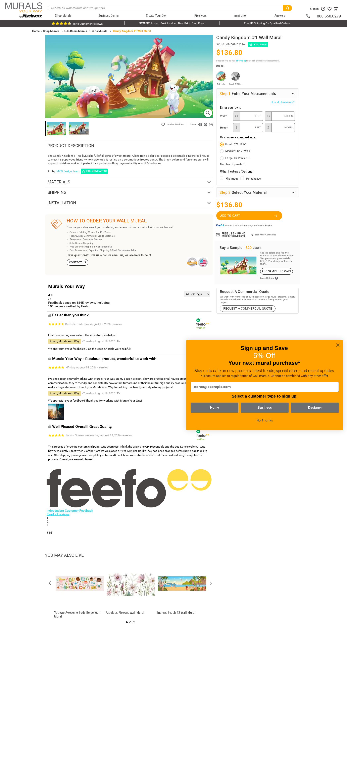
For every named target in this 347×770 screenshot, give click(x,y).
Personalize (253, 178)
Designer (315, 407)
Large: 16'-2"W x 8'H (237, 158)
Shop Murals (51, 31)
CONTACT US (77, 262)
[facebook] (200, 124)
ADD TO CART (230, 215)
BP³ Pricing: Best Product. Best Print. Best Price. (172, 23)
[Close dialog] (337, 345)
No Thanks (264, 420)
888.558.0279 (329, 16)
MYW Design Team (67, 171)
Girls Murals (99, 31)
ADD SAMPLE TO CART (276, 271)
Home (214, 407)
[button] (50, 583)
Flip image (232, 178)
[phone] (311, 16)
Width (223, 116)
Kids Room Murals (75, 31)
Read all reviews (58, 514)
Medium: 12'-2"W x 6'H (238, 150)
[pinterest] (205, 124)
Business (264, 407)
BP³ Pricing (241, 60)
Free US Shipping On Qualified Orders (267, 23)
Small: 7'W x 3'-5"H (236, 144)
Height (224, 127)
